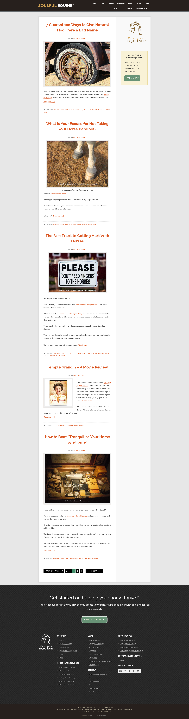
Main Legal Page (94, 640)
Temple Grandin (87, 401)
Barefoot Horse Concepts (66, 674)
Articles (91, 685)
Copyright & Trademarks (96, 643)
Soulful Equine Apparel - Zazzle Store (131, 650)
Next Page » (96, 571)
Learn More (132, 78)
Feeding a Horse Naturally (67, 678)
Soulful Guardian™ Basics (67, 667)
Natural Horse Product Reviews (68, 685)
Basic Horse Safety (60, 353)
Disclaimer (92, 650)
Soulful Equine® (56, 5)
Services (61, 654)
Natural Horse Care (89, 224)
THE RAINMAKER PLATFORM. (99, 716)
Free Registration (94, 619)
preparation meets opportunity (86, 305)
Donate (122, 660)
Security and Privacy (95, 654)
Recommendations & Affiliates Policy (100, 661)
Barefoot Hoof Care (60, 109)
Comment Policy (94, 664)
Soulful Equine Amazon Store (129, 647)
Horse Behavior (92, 353)
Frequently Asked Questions (98, 674)
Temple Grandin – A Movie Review (77, 367)
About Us (61, 640)
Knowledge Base (94, 681)
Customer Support (95, 678)
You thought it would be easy (77, 516)
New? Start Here (94, 688)
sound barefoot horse (58, 194)
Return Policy (93, 657)
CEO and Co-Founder (65, 643)
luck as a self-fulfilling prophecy (70, 314)
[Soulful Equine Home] (136, 43)
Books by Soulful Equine (127, 640)
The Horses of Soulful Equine (68, 650)
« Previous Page (52, 571)
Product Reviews (72, 425)
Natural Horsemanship (52, 355)
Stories (63, 355)
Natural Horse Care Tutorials (98, 692)
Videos (81, 425)
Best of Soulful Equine (77, 109)
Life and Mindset (93, 109)
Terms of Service (94, 647)
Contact (61, 657)
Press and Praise (64, 647)
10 (87, 571)
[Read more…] (49, 101)
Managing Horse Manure (66, 681)
